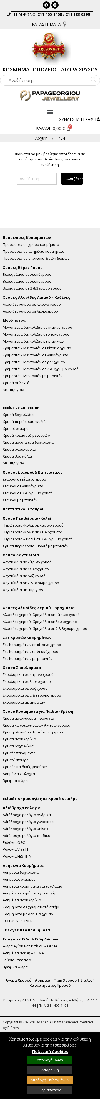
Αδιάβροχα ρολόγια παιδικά (26, 835)
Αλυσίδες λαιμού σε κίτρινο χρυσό (32, 304)
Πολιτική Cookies (50, 1051)
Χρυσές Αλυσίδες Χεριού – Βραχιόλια (39, 608)
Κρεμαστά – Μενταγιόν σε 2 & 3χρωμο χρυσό (41, 369)
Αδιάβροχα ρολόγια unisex (25, 828)
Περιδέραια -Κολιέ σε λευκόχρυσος (32, 532)
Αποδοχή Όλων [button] (50, 1059)
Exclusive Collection (21, 408)
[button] (50, 111)
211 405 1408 (50, 14)
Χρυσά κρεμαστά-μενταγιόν (26, 435)
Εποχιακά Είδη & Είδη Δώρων (30, 939)
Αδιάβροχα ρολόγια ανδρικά (27, 815)
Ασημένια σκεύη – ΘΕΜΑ (23, 953)
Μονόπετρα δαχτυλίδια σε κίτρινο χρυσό (37, 327)
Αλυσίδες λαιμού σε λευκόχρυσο (30, 311)
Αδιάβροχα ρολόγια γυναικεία (28, 822)
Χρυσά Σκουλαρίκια (22, 667)
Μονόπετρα (14, 320)
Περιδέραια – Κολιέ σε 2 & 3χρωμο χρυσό (38, 539)
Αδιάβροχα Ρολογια (22, 808)
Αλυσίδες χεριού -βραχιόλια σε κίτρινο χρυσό (41, 615)
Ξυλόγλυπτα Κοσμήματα (26, 930)
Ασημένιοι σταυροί (19, 879)
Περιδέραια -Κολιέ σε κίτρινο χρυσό (33, 525)
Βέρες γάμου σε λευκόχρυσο (27, 274)
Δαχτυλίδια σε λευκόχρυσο (26, 569)
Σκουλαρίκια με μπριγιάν (24, 702)
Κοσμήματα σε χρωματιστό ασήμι (31, 907)
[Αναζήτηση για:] (36, 181)
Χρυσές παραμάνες (19, 753)
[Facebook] (46, 5)
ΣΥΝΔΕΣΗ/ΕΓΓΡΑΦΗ (77, 119)
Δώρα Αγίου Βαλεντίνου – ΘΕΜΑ (30, 946)
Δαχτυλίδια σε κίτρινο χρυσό (27, 562)
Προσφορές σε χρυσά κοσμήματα (31, 244)
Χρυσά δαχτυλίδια (18, 414)
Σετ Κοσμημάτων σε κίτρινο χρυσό (32, 644)
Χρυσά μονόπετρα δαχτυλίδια (28, 442)
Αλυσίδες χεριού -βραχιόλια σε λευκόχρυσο (40, 621)
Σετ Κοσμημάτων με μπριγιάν (27, 658)
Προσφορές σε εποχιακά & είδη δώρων (36, 258)
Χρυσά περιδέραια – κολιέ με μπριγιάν (35, 546)
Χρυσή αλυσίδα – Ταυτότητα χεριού (33, 732)
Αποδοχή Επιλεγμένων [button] (50, 1079)
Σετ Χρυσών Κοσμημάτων (27, 638)
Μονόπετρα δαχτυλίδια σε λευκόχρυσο (36, 334)
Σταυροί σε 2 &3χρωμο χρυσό (28, 493)
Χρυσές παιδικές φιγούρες (25, 767)
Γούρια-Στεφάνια (17, 960)
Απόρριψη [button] (50, 1069)
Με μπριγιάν (13, 390)
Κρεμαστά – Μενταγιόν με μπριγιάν (32, 376)
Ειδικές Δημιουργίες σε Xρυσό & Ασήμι (40, 799)
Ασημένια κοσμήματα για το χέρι (30, 893)
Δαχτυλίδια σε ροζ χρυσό (24, 576)
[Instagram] (55, 5)
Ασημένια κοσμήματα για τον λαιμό (32, 886)
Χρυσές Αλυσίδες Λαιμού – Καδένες (36, 297)
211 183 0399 (78, 14)
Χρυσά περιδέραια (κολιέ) (24, 421)
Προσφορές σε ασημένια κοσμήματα (33, 251)
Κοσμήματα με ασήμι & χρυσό (28, 914)
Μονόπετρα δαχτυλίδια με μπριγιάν (33, 341)
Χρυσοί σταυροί (16, 428)
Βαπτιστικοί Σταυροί (23, 509)
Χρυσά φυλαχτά (16, 383)
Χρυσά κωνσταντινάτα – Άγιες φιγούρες (36, 725)
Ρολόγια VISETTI (16, 849)
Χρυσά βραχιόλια (17, 456)
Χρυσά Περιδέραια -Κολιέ (27, 518)
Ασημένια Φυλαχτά (19, 774)
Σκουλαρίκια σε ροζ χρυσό (25, 688)
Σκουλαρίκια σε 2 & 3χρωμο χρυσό (32, 695)
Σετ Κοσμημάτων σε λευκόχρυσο (30, 651)
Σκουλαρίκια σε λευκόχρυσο (27, 681)
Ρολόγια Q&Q (14, 842)
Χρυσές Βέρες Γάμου (23, 267)
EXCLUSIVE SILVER (17, 921)
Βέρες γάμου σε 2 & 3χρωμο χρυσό (32, 288)
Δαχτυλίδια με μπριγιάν (23, 590)
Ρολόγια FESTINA (17, 856)
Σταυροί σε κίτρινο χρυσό (24, 479)
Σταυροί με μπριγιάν (20, 500)
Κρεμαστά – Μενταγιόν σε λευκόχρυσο (35, 355)
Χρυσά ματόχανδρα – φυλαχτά (28, 718)
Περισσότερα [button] (50, 1089)
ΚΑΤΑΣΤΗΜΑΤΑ (46, 24)
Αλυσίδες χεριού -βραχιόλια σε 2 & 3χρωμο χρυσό (45, 628)
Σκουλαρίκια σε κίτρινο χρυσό (28, 674)
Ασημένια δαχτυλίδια (21, 872)
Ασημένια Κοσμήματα (23, 865)
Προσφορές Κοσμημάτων (27, 237)
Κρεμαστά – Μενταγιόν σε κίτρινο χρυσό (37, 348)
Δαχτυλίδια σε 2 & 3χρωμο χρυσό (31, 583)
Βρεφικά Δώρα (15, 781)
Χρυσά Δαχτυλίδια (21, 555)
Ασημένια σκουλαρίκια (22, 900)
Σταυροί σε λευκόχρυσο (23, 486)
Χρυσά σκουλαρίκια (19, 449)
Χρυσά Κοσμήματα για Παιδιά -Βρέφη (38, 711)
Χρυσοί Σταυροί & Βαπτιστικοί (32, 472)
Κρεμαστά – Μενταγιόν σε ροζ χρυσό (34, 362)
